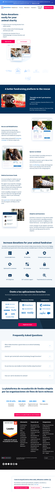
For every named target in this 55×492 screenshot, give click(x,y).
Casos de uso (34, 422)
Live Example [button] (23, 41)
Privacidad (23, 439)
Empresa (33, 7)
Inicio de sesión (40, 7)
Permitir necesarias (35, 487)
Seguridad (22, 441)
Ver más (36, 484)
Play (13, 100)
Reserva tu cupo (36, 3)
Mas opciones (46, 487)
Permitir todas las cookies (21, 487)
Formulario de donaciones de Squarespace (46, 430)
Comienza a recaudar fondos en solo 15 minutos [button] (27, 415)
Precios (21, 7)
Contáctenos (23, 425)
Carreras (22, 432)
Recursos (26, 7)
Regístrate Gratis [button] (27, 324)
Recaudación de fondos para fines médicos (35, 432)
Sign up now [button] (8, 41)
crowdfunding (35, 165)
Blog (21, 430)
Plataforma (14, 7)
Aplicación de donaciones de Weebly (46, 439)
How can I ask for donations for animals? (16, 375)
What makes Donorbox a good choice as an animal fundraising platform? (22, 345)
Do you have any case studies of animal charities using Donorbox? (23, 366)
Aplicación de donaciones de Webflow (46, 444)
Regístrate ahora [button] (49, 7)
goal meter (7, 200)
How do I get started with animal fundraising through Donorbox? (23, 356)
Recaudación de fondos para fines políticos (35, 426)
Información (23, 422)
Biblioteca (22, 446)
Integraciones (47, 422)
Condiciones (23, 437)
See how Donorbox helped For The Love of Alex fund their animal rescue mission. (41, 109)
